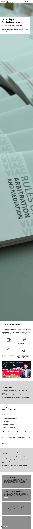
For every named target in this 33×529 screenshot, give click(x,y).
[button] (2, 527)
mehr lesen (5, 498)
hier (5, 443)
